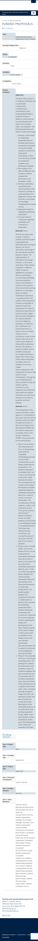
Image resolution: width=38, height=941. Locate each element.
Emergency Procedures (9, 934)
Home (5, 20)
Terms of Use (21, 934)
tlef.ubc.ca (12, 908)
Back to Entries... (8, 28)
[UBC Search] (33, 2)
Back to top (6, 915)
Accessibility (5, 937)
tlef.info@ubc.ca (12, 911)
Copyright (30, 934)
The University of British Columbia (14, 4)
